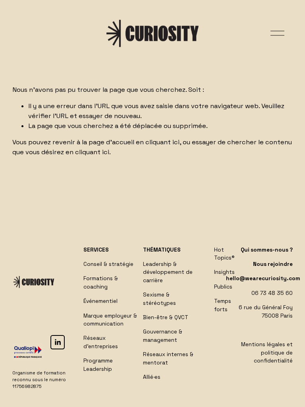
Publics (223, 286)
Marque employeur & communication (110, 319)
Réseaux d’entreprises (100, 342)
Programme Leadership (98, 364)
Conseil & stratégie (108, 264)
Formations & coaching (100, 282)
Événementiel (100, 301)
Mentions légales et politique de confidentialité (267, 352)
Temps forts (222, 305)
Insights (224, 272)
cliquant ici (162, 142)
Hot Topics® (224, 253)
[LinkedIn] (57, 342)
